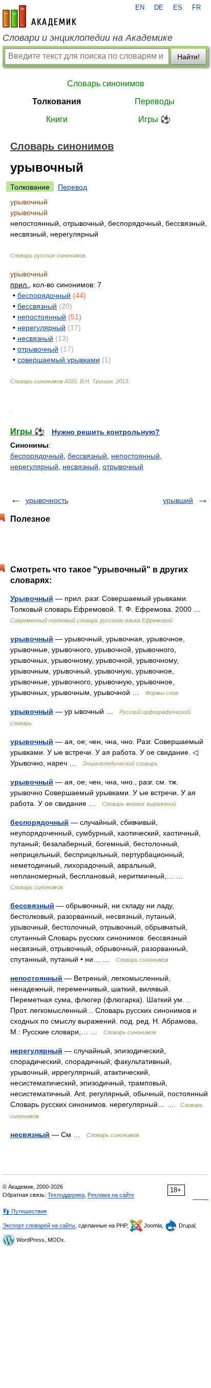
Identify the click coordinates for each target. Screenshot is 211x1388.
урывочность (47, 500)
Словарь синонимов (105, 83)
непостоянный (41, 317)
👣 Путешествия (25, 1211)
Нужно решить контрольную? (106, 432)
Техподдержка (66, 1195)
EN (139, 7)
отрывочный (37, 349)
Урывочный (31, 598)
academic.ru (39, 16)
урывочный (31, 639)
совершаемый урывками (58, 360)
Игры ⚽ (154, 119)
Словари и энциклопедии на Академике (88, 38)
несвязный (35, 338)
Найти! (188, 57)
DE (158, 7)
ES (177, 7)
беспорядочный (44, 295)
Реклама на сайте (111, 1195)
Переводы (155, 101)
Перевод (72, 187)
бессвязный (37, 306)
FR (196, 7)
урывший (178, 500)
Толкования (56, 101)
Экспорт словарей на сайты (39, 1225)
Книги (57, 119)
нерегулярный (41, 327)
